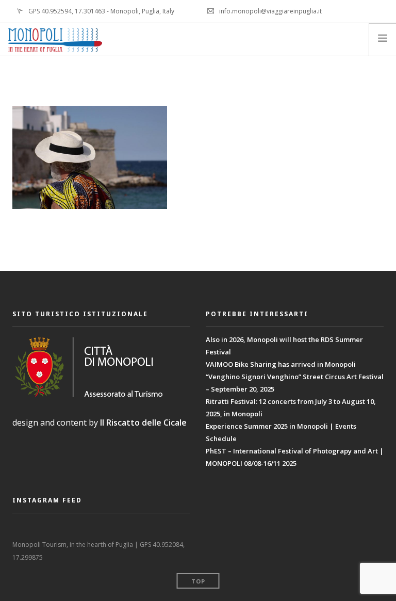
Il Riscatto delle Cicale (143, 422)
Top (198, 581)
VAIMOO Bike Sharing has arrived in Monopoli (281, 364)
